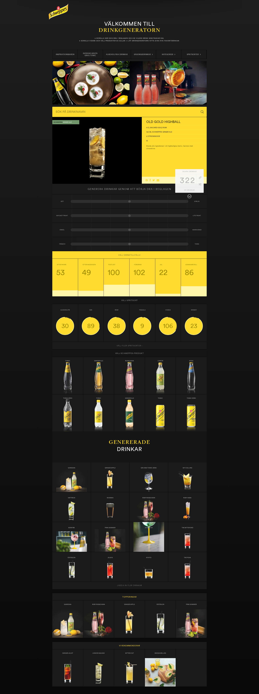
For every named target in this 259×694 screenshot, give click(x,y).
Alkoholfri (65, 319)
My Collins (187, 468)
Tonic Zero (191, 398)
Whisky (194, 319)
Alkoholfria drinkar (117, 54)
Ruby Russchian (148, 498)
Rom (116, 319)
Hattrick (71, 498)
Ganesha (71, 468)
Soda (191, 361)
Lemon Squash (98, 653)
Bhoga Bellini (160, 653)
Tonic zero (67, 398)
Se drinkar (189, 190)
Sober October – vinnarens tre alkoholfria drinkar (168, 83)
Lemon (160, 361)
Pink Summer (110, 527)
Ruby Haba (187, 498)
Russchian (129, 361)
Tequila (142, 319)
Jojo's (110, 557)
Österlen (71, 557)
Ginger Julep (67, 653)
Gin (90, 319)
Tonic (67, 361)
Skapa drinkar (189, 171)
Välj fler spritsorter (129, 346)
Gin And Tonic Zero (149, 468)
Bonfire (71, 527)
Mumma (110, 498)
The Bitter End (187, 527)
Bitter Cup (129, 653)
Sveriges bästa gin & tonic (90, 54)
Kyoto (148, 557)
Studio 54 (149, 527)
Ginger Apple (110, 468)
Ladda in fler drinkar (129, 585)
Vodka (168, 319)
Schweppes (58, 11)
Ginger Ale (98, 361)
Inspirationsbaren (65, 54)
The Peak (187, 557)
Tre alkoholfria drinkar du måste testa (91, 83)
